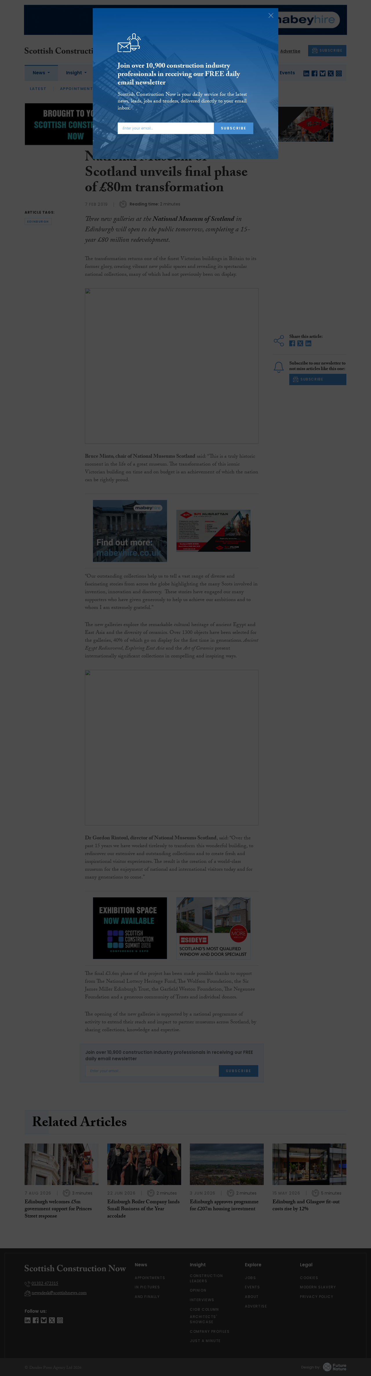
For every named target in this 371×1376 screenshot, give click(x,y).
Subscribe (233, 128)
